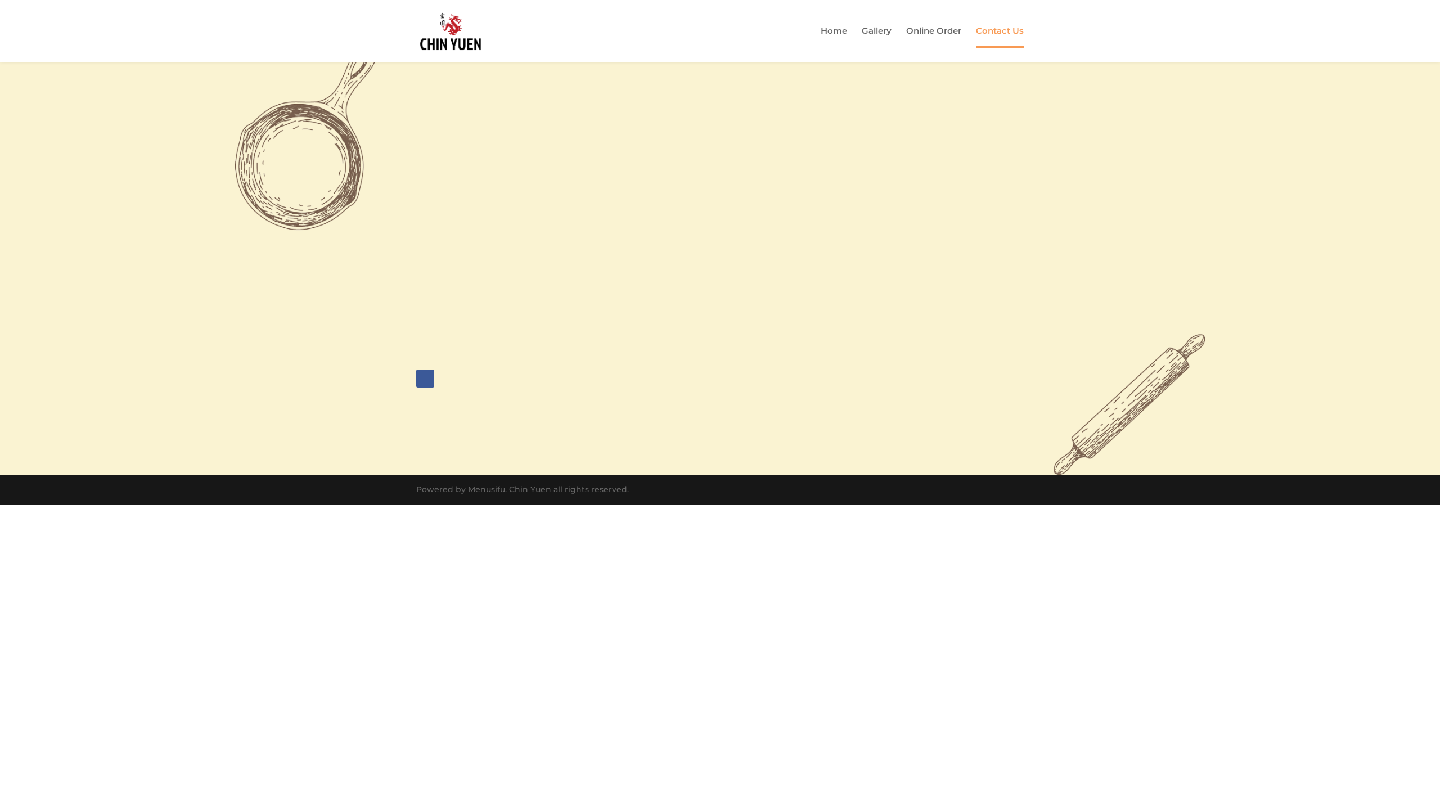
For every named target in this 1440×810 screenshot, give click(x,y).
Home (834, 31)
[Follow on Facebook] (425, 379)
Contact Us (1000, 31)
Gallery (877, 31)
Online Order (933, 31)
